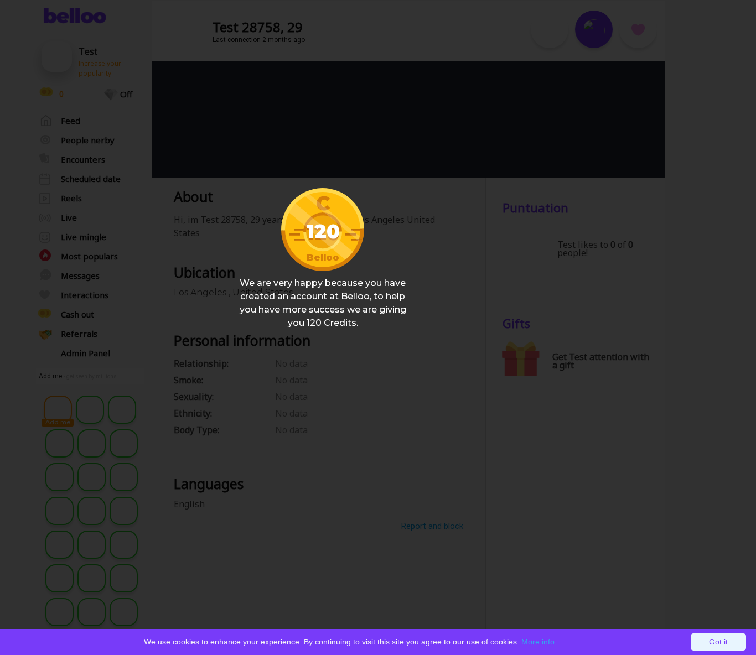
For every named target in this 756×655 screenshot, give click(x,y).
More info (538, 641)
